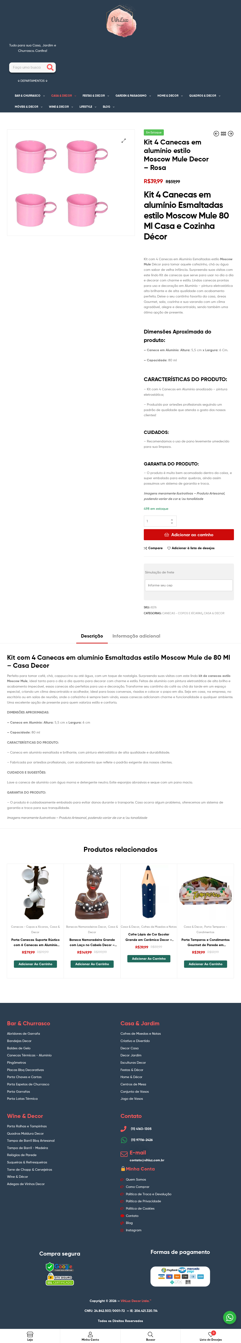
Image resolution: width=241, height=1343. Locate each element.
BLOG (106, 106)
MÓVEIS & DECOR (26, 106)
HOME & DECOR (167, 95)
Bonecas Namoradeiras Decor (86, 926)
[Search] (50, 67)
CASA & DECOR (61, 95)
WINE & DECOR (59, 106)
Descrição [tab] (92, 636)
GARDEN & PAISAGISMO (131, 95)
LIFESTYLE (86, 106)
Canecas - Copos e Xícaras (182, 613)
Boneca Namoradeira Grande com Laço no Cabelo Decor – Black (92, 943)
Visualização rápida (47, 895)
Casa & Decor (214, 613)
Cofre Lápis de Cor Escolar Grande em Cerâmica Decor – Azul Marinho (148, 937)
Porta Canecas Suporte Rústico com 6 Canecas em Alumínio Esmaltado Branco (35, 943)
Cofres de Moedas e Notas (159, 926)
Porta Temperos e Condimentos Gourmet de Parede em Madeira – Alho (205, 943)
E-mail (138, 1152)
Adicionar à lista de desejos (193, 548)
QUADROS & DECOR (202, 95)
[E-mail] (124, 1154)
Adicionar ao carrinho (192, 534)
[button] (123, 140)
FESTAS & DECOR (94, 95)
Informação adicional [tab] (136, 636)
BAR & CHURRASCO (27, 95)
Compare (155, 548)
